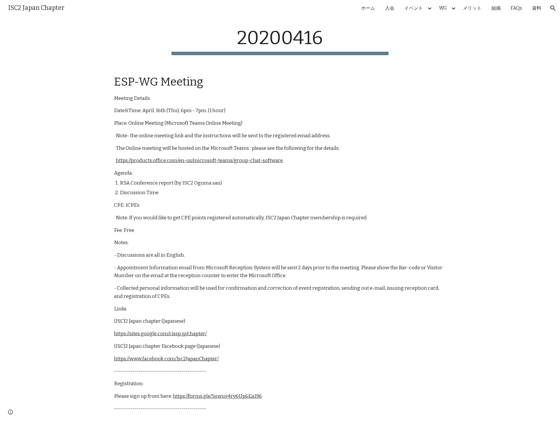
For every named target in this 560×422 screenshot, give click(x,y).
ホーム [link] (368, 8)
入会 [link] (389, 8)
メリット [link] (472, 8)
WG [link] (443, 8)
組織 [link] (496, 8)
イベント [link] (413, 8)
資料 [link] (536, 8)
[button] (553, 8)
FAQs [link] (516, 8)
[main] (280, 41)
